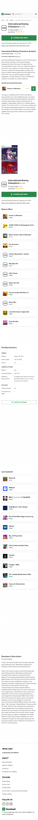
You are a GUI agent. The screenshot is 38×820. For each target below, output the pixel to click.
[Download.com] (6, 14)
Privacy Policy (6, 781)
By (13, 30)
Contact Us (5, 768)
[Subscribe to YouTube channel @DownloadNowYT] (11, 803)
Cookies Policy (6, 787)
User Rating (11, 32)
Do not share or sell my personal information (15, 791)
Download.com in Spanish (9, 771)
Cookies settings (7, 794)
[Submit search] (13, 14)
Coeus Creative (7, 659)
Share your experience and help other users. (15, 46)
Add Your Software (7, 765)
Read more (17, 56)
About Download (7, 762)
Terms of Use (6, 784)
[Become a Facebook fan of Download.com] (3, 803)
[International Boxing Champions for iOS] (4, 27)
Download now (20, 38)
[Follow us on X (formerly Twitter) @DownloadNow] (7, 803)
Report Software (20, 402)
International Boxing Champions (18, 25)
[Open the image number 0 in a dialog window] (9, 159)
